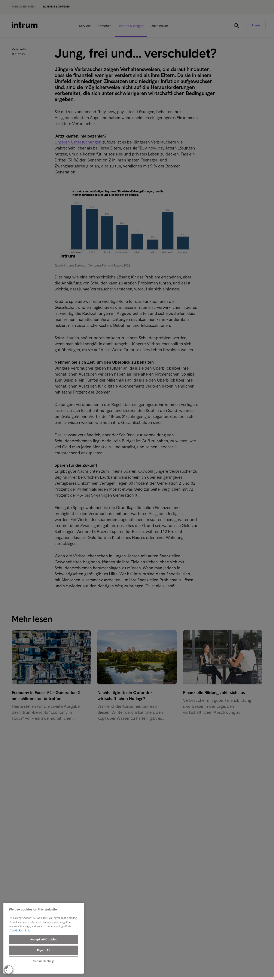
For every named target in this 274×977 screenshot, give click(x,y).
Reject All (43, 950)
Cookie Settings (44, 961)
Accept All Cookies (43, 939)
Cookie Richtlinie (20, 930)
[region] (43, 938)
